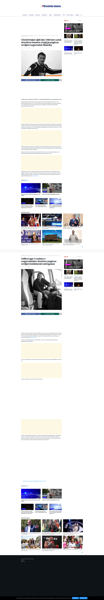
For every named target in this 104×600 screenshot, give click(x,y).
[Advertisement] (41, 27)
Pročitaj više (83, 598)
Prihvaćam (75, 598)
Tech (64, 15)
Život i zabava (70, 15)
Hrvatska (37, 15)
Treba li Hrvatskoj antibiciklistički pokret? (51, 194)
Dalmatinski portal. (33, 337)
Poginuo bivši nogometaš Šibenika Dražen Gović (34, 481)
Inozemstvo (44, 15)
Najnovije (25, 15)
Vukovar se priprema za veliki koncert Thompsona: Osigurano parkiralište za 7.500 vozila (27, 206)
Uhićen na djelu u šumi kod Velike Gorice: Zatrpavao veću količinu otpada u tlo (55, 206)
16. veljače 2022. (23, 266)
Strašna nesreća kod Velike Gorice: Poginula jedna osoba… (41, 206)
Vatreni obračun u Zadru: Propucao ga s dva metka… (30, 195)
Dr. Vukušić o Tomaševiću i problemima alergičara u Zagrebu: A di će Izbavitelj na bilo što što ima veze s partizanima (78, 42)
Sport (50, 15)
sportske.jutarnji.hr (35, 176)
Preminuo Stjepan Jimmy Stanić (78, 53)
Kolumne (77, 15)
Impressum (23, 561)
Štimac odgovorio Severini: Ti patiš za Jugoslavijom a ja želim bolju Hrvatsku (68, 41)
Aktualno (31, 15)
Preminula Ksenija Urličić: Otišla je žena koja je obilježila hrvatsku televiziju (73, 31)
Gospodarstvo (57, 15)
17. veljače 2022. (23, 47)
